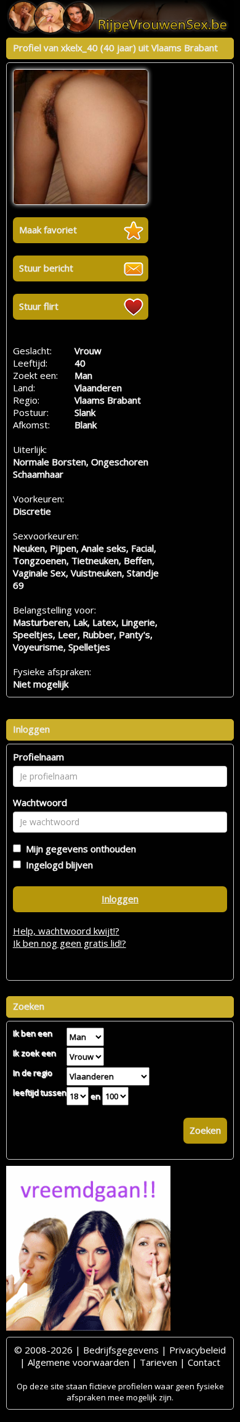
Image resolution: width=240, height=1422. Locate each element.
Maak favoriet (48, 229)
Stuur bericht (46, 268)
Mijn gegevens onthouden (78, 848)
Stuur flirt (38, 306)
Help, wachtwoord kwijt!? (66, 931)
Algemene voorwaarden (78, 1362)
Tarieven (158, 1362)
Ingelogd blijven (57, 865)
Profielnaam (38, 756)
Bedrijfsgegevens (121, 1350)
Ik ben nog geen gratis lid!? (69, 943)
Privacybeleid (197, 1350)
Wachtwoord (40, 802)
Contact (204, 1362)
